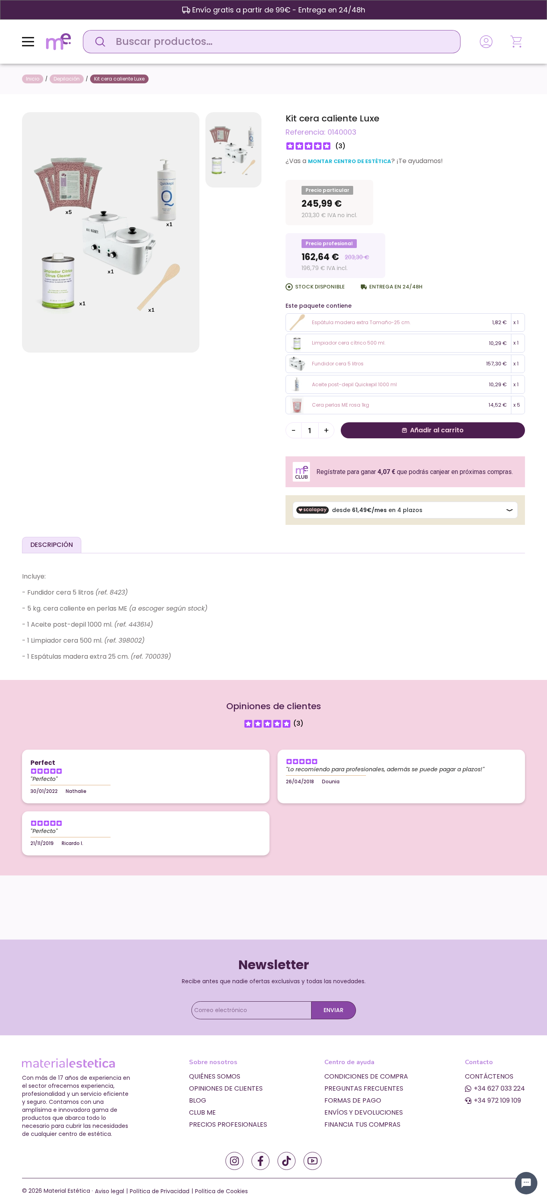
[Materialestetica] (58, 41)
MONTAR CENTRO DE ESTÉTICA (349, 161)
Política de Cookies (221, 1191)
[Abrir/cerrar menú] (28, 41)
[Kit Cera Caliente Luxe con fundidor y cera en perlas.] (110, 231)
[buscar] (98, 41)
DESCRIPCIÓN (51, 544)
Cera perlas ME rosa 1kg (340, 404)
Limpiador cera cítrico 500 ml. (349, 342)
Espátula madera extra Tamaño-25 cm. (361, 322)
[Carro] (517, 42)
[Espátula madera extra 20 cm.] (297, 322)
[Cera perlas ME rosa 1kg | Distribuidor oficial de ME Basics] (297, 404)
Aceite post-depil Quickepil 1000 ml (354, 384)
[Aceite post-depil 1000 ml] (297, 384)
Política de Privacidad (159, 1191)
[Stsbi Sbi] (234, 1161)
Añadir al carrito (437, 430)
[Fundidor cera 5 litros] (297, 363)
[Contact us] (526, 1183)
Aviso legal (109, 1191)
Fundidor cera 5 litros (338, 363)
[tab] (51, 545)
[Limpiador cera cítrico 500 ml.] (297, 342)
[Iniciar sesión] (486, 41)
